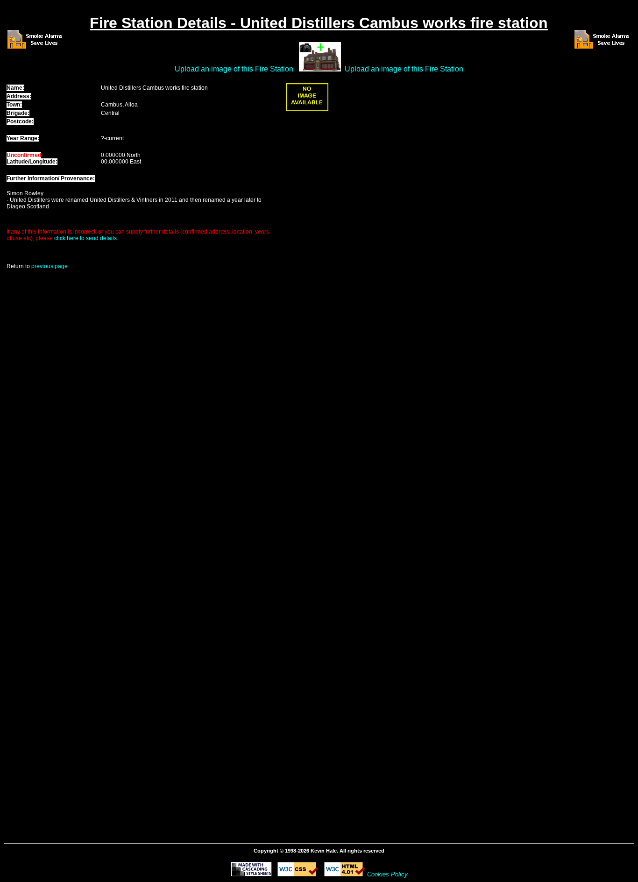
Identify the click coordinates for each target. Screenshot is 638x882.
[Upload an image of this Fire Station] (307, 109)
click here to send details (85, 238)
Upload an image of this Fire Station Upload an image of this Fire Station (319, 69)
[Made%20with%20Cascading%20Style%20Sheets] (251, 874)
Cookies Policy (387, 874)
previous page (49, 266)
